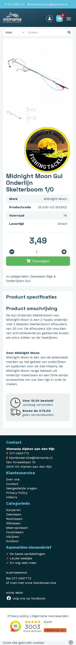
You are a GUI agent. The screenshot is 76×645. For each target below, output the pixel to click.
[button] (71, 643)
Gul (28, 281)
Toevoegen (40, 261)
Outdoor (12, 541)
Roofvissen (14, 519)
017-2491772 (14, 4)
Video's (11, 497)
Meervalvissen (17, 528)
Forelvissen (15, 532)
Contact (12, 484)
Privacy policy (18, 616)
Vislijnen (12, 537)
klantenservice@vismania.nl (48, 4)
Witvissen (13, 523)
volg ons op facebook (28, 598)
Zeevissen (37, 276)
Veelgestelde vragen (21, 488)
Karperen (13, 510)
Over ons (13, 479)
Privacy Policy (16, 493)
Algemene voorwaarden (50, 616)
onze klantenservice (40, 583)
